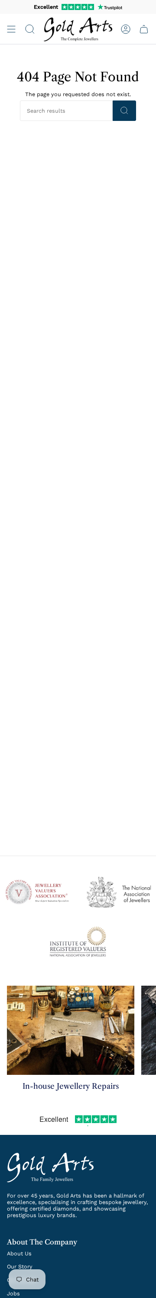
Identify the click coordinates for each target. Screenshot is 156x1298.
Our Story (19, 1266)
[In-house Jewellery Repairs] (70, 1030)
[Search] (124, 110)
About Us (19, 1253)
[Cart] (144, 29)
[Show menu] (11, 29)
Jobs (13, 1293)
